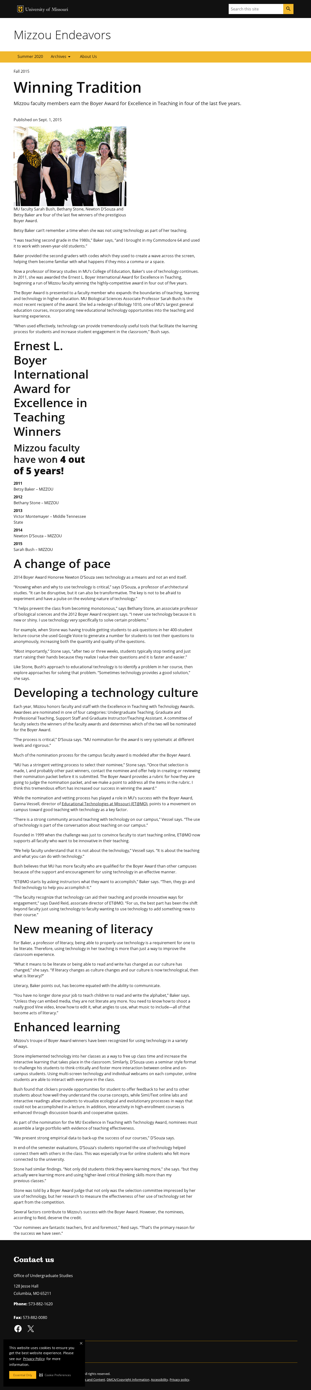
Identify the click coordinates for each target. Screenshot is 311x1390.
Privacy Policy (34, 1358)
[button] (55, 1375)
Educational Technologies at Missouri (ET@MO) (104, 803)
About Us (88, 56)
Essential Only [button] (22, 1375)
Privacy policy (179, 1379)
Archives (61, 57)
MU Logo (20, 9)
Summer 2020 (30, 56)
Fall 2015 (21, 71)
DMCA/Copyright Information (128, 1379)
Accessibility (159, 1379)
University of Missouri (46, 9)
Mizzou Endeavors (62, 35)
